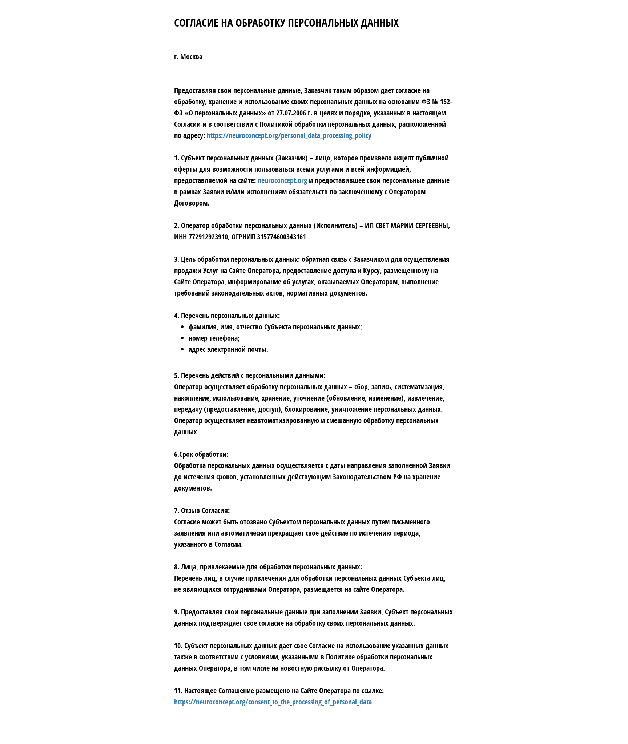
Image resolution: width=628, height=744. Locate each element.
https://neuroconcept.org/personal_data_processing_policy (289, 135)
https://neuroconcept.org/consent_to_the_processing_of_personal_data (273, 702)
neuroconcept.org (282, 180)
